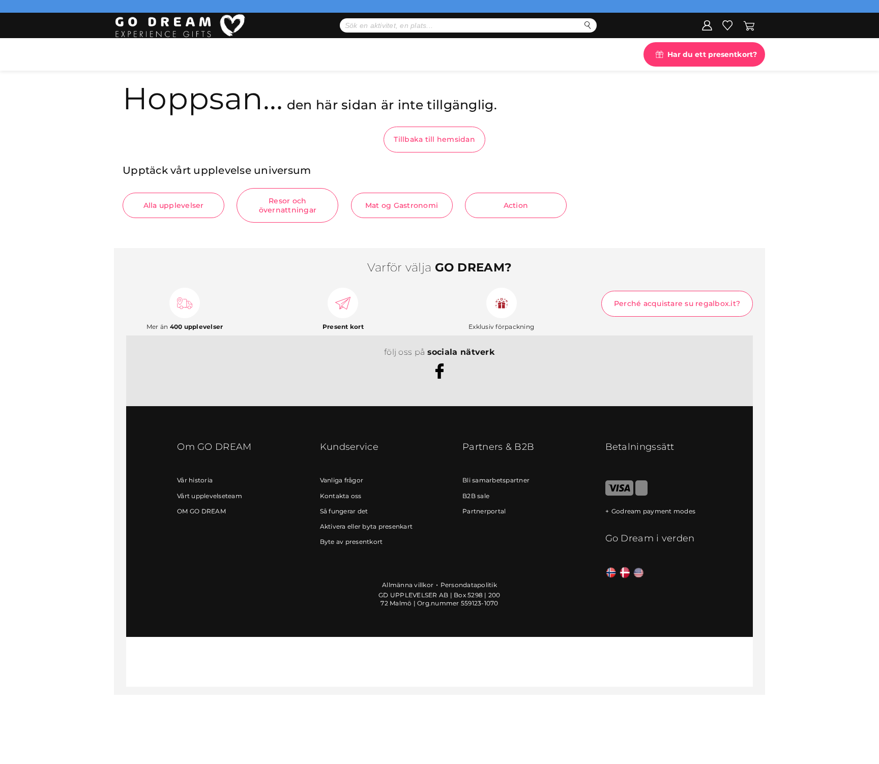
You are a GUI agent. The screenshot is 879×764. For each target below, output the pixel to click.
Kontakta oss (341, 496)
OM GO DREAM (201, 511)
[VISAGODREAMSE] (619, 493)
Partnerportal (484, 511)
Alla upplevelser (173, 205)
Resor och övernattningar (288, 205)
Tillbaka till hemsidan (434, 139)
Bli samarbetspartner (496, 480)
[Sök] (588, 25)
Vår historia (195, 480)
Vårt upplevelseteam (209, 496)
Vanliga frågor (342, 480)
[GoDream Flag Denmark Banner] (625, 573)
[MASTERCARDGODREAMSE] (641, 493)
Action (516, 205)
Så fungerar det (344, 511)
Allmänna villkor (407, 585)
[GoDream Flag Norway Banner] (611, 573)
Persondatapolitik (469, 585)
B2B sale (475, 496)
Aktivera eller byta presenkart (366, 526)
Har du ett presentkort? (712, 54)
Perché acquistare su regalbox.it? (677, 303)
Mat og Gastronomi (401, 205)
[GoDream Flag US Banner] (638, 573)
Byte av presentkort (351, 541)
